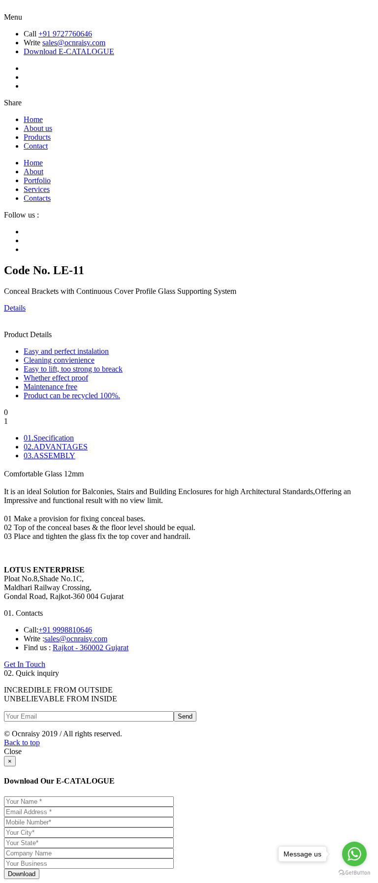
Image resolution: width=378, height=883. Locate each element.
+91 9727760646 (65, 34)
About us (38, 128)
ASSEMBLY (49, 455)
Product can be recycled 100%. (72, 395)
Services (37, 189)
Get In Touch (24, 664)
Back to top (22, 742)
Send (185, 716)
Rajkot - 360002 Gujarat (90, 647)
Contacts (37, 198)
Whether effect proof (56, 378)
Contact (36, 146)
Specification (49, 438)
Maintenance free (50, 386)
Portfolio (37, 180)
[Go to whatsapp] (354, 854)
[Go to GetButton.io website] (354, 873)
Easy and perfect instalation (66, 351)
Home (33, 119)
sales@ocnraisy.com (73, 42)
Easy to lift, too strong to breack (73, 369)
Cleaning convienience (59, 360)
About (33, 171)
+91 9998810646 (65, 630)
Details (15, 308)
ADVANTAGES (56, 446)
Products (37, 137)
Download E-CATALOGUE (69, 51)
